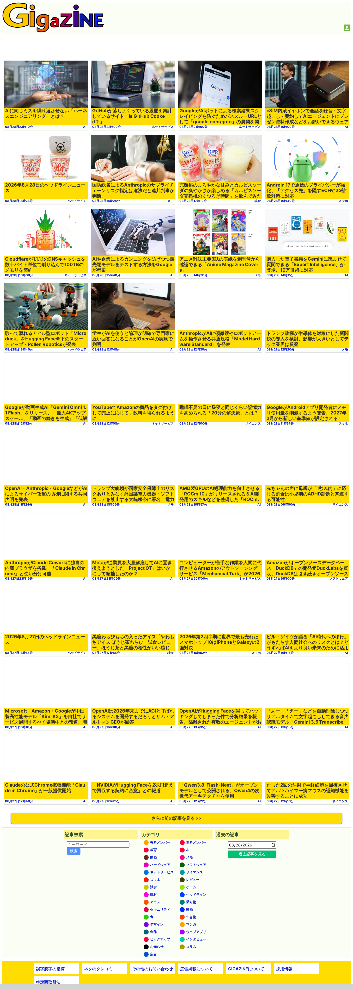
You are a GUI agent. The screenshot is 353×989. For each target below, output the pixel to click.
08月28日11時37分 (280, 423)
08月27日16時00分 (106, 727)
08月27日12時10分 (280, 801)
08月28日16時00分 (19, 275)
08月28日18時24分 (106, 201)
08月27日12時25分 (106, 801)
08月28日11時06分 (106, 504)
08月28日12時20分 (280, 349)
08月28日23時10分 (19, 127)
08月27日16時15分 (280, 653)
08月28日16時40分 (281, 201)
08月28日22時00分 (106, 127)
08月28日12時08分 (106, 423)
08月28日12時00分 (193, 423)
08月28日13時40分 (19, 349)
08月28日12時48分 (106, 349)
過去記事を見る (252, 853)
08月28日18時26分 (19, 201)
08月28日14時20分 (193, 275)
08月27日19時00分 (281, 578)
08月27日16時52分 (193, 653)
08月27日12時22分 (193, 801)
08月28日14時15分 (280, 275)
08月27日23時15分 (19, 578)
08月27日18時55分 (19, 653)
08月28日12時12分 (18, 423)
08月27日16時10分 (18, 727)
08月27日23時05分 (106, 578)
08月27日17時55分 (106, 653)
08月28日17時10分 (193, 201)
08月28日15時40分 (106, 275)
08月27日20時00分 (193, 578)
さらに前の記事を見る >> (176, 818)
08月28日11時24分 (18, 504)
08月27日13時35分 (193, 727)
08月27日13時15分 (280, 727)
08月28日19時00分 (281, 127)
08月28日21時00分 (193, 127)
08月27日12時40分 (19, 801)
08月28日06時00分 (281, 504)
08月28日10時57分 (193, 504)
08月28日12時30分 (193, 349)
